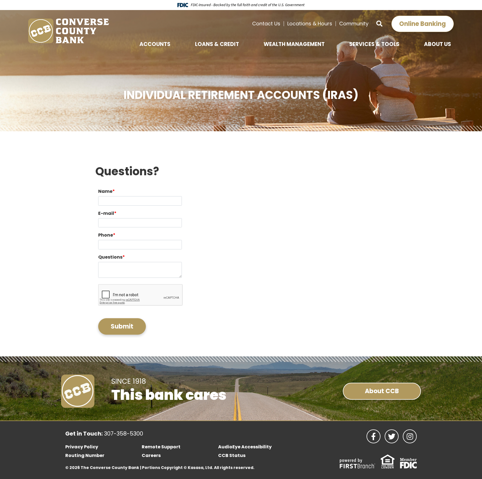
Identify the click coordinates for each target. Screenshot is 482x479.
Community (353, 23)
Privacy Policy (81, 447)
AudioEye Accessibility (245, 447)
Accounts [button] (154, 44)
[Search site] (379, 24)
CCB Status (231, 455)
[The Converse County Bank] (68, 30)
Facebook (373, 436)
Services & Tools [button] (374, 44)
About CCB (382, 391)
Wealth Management (294, 44)
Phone (105, 235)
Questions (110, 257)
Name (105, 191)
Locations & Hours (309, 23)
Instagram (410, 436)
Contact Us (266, 23)
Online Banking (422, 24)
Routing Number (84, 455)
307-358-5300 (123, 433)
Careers (151, 455)
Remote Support (161, 447)
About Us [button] (437, 44)
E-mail (106, 213)
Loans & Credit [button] (217, 44)
